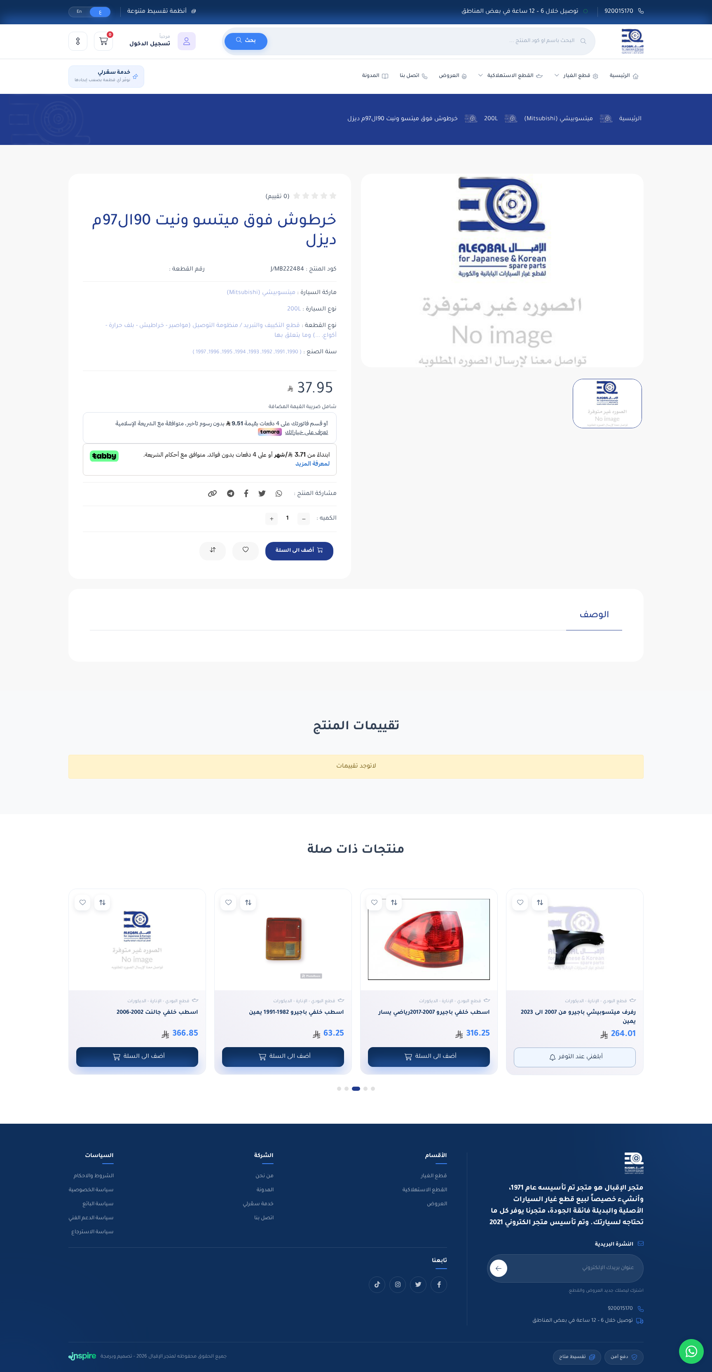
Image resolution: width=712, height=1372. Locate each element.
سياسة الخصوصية (91, 1190)
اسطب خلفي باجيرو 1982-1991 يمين (296, 1013)
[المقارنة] (77, 41)
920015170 (619, 12)
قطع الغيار (434, 1176)
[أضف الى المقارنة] (540, 902)
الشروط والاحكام (94, 1176)
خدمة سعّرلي (258, 1204)
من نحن (264, 1176)
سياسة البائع (98, 1204)
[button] (162, 41)
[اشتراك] (498, 1268)
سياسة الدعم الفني (91, 1218)
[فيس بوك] (439, 1284)
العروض (449, 76)
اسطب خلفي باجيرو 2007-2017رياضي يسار (434, 1013)
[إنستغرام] (397, 1284)
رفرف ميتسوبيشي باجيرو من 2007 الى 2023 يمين (578, 1017)
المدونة (265, 1190)
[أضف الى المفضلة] (520, 902)
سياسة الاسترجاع (92, 1232)
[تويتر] (418, 1284)
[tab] (594, 620)
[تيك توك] (377, 1284)
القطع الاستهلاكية (510, 76)
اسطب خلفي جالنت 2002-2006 (157, 1013)
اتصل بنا (409, 76)
